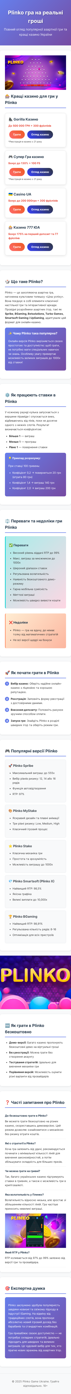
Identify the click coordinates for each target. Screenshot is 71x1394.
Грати (17, 134)
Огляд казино (40, 134)
